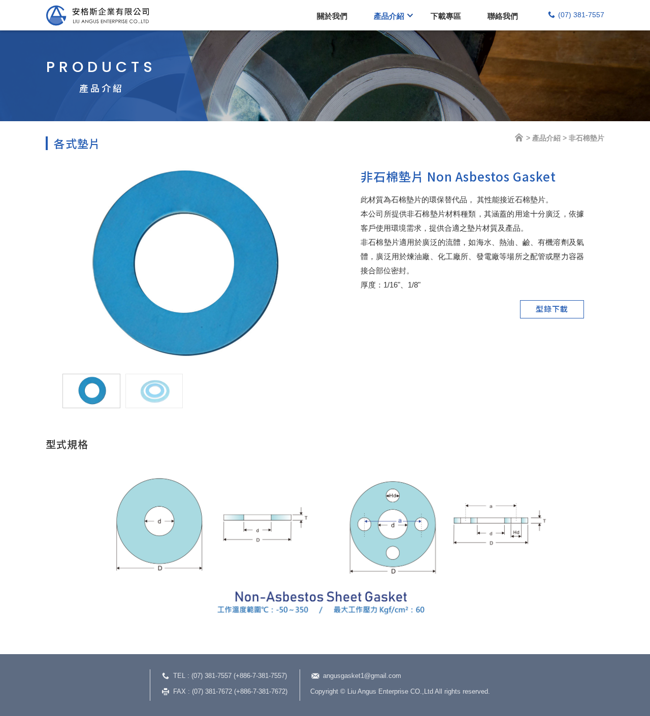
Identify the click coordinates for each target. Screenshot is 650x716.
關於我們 (332, 16)
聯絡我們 (503, 16)
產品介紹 (389, 16)
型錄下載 (552, 308)
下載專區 (446, 16)
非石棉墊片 (586, 138)
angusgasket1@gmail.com (362, 675)
